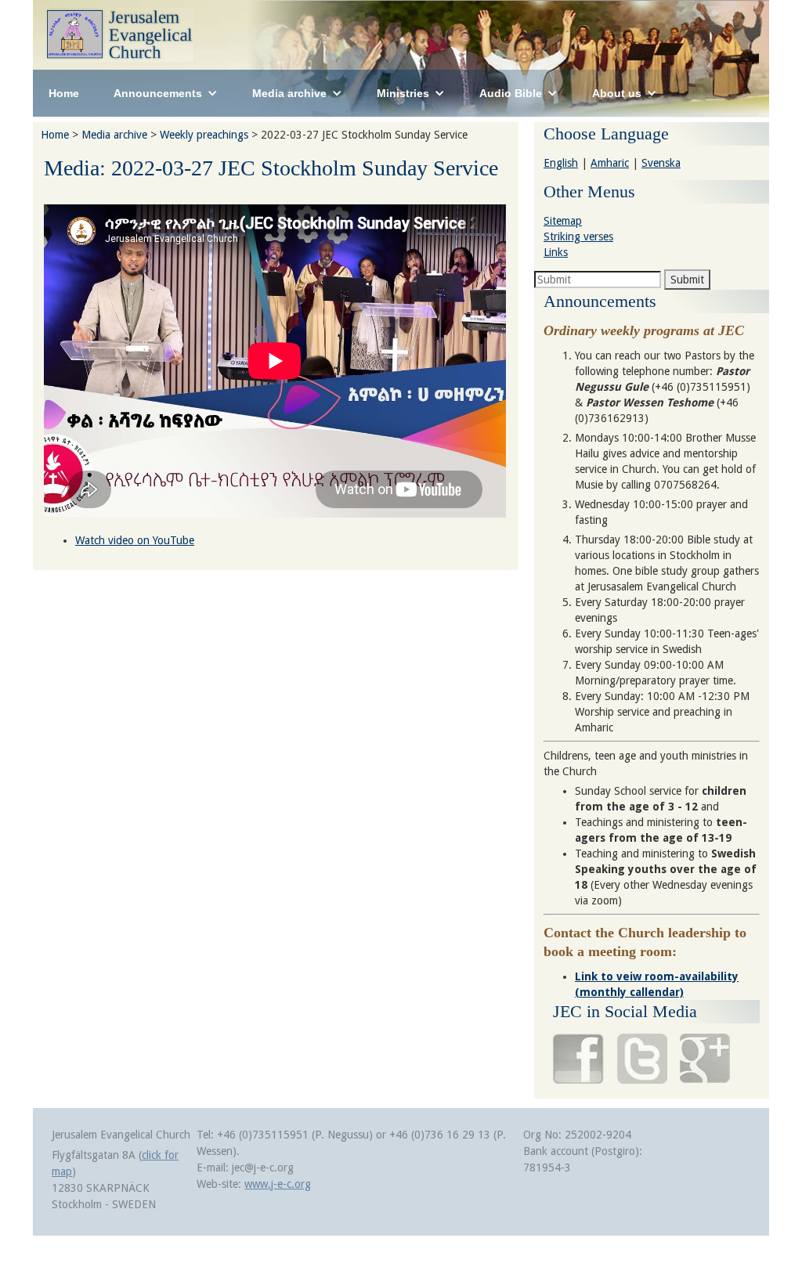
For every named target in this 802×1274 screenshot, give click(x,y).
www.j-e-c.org (277, 1184)
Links (556, 252)
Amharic (610, 163)
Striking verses (578, 236)
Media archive (114, 134)
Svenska (661, 163)
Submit (687, 279)
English (561, 163)
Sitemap (563, 221)
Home (64, 93)
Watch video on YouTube (134, 540)
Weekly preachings (204, 134)
